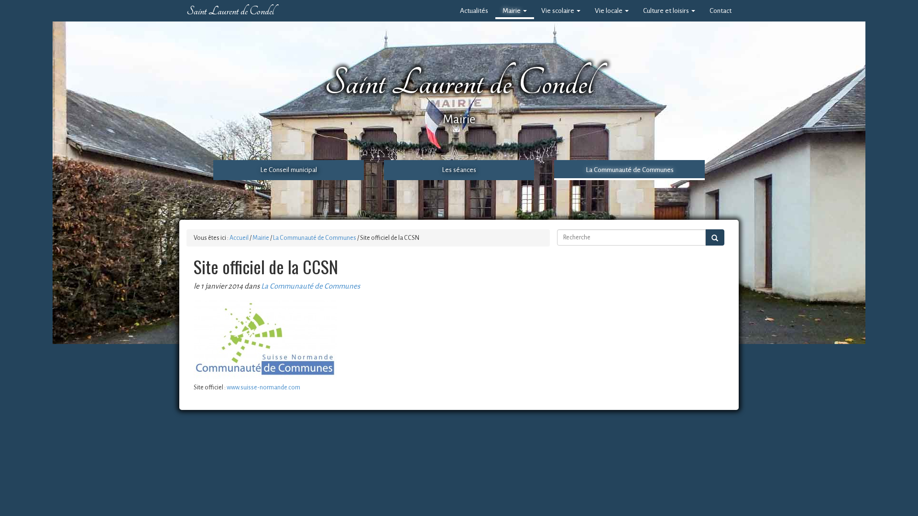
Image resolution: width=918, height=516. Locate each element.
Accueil (239, 238)
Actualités (474, 10)
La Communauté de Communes (630, 169)
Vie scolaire (558, 10)
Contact (721, 10)
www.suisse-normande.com (263, 387)
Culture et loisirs (666, 10)
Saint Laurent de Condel (230, 11)
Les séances (459, 169)
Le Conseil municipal (288, 169)
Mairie (512, 10)
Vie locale (609, 10)
